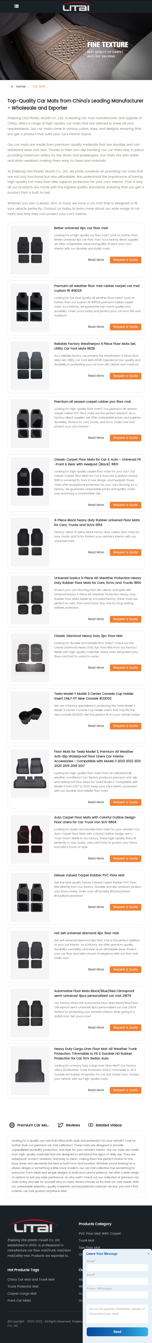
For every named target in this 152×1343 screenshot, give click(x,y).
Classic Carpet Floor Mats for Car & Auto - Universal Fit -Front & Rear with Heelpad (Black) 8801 (97, 462)
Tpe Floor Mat (89, 1247)
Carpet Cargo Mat (22, 1293)
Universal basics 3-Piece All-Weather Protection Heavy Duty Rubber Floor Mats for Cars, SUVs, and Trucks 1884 (97, 580)
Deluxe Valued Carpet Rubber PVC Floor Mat (89, 875)
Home (21, 86)
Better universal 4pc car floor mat (81, 228)
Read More (96, 260)
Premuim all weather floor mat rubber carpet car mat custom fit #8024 (97, 288)
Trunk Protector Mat (23, 1286)
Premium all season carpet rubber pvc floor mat (92, 401)
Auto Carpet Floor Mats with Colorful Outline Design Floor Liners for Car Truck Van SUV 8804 (94, 820)
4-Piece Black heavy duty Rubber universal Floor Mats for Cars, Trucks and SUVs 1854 (97, 523)
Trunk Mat (86, 1240)
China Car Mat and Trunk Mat (31, 1279)
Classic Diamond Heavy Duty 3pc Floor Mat (88, 636)
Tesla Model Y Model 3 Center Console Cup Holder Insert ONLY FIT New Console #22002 (94, 696)
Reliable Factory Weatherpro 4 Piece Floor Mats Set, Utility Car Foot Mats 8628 (95, 346)
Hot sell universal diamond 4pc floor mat (86, 933)
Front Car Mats (19, 1300)
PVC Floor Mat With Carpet (100, 1233)
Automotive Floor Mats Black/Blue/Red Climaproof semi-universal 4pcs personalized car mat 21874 (94, 993)
